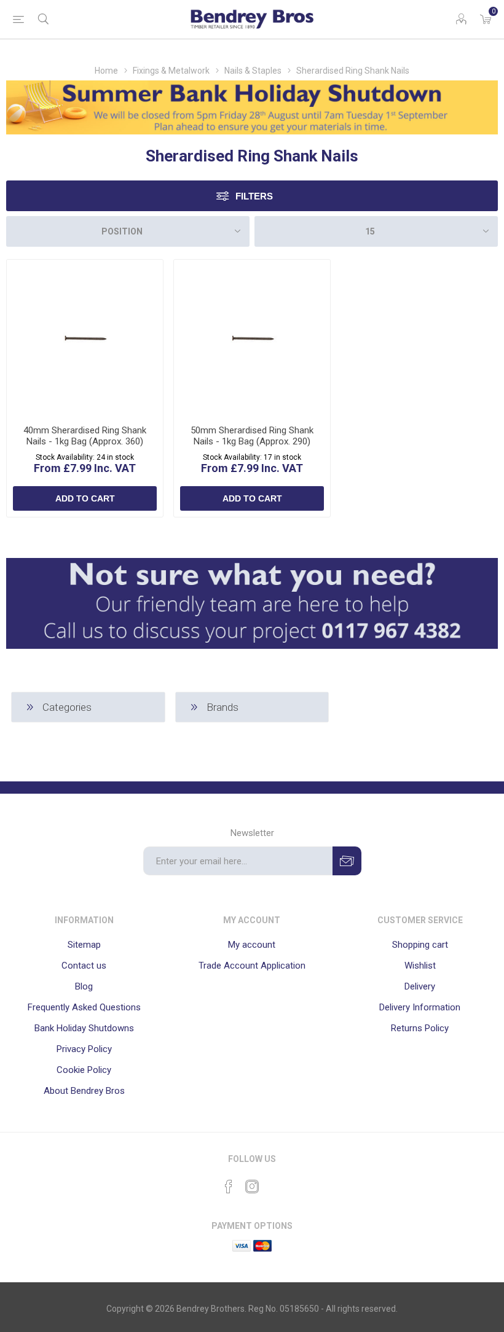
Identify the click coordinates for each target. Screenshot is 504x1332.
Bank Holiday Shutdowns (84, 1028)
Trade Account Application (252, 965)
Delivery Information (419, 1007)
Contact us (83, 965)
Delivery (419, 986)
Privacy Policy (84, 1049)
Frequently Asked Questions (84, 1007)
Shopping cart (420, 944)
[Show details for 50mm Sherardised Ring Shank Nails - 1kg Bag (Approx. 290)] (252, 338)
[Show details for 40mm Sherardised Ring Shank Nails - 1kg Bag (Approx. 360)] (85, 338)
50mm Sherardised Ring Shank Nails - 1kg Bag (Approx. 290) (252, 436)
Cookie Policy (84, 1069)
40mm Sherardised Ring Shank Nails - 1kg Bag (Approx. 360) (84, 436)
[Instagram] (252, 1186)
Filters (254, 196)
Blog (84, 986)
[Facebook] (228, 1186)
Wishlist (420, 965)
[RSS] (275, 1183)
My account (251, 944)
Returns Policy (420, 1028)
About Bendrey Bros (84, 1090)
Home (106, 71)
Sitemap (84, 944)
